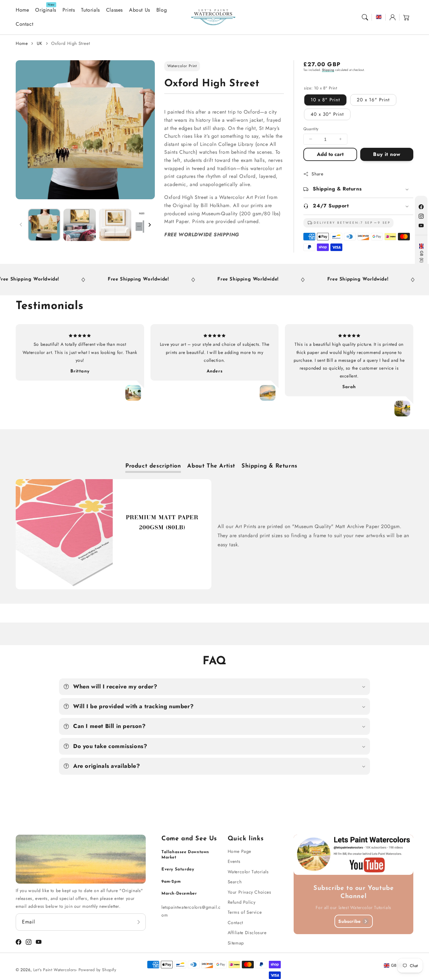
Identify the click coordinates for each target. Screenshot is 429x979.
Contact (235, 922)
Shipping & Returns (269, 466)
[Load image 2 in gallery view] (79, 225)
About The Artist (211, 466)
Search (235, 882)
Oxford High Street (70, 43)
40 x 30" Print (327, 113)
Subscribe (349, 921)
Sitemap (236, 943)
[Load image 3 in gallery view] (115, 225)
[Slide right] (149, 224)
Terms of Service (245, 912)
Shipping (328, 69)
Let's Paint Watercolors (54, 970)
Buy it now (386, 154)
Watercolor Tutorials (248, 872)
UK (39, 43)
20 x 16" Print (373, 99)
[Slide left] (21, 224)
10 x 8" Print (325, 99)
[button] (365, 17)
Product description (153, 466)
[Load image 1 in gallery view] (44, 225)
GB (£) (421, 257)
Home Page (239, 851)
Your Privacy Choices (249, 892)
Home (22, 43)
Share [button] (317, 174)
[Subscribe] (139, 921)
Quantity (310, 128)
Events (234, 861)
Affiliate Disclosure (247, 932)
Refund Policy (242, 902)
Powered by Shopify (98, 970)
